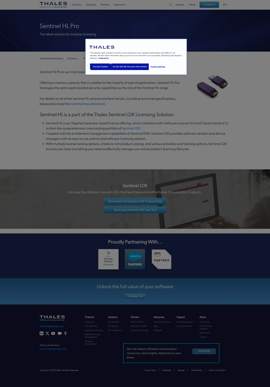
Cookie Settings (157, 67)
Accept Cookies (100, 67)
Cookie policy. (103, 58)
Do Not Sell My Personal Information (130, 67)
